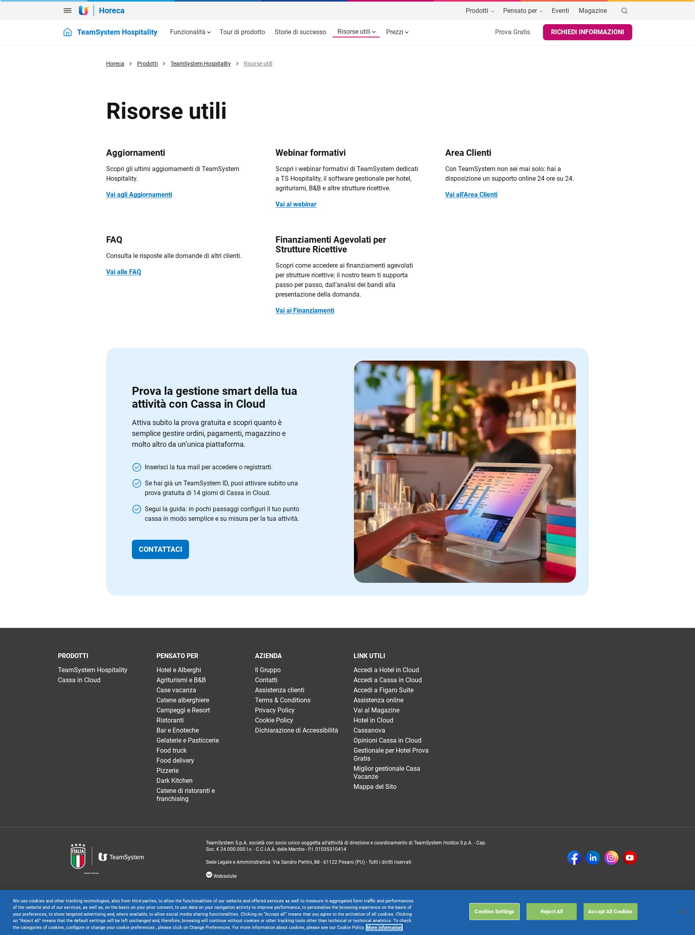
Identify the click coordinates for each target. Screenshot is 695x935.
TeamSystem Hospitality (201, 63)
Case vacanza (176, 690)
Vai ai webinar (296, 204)
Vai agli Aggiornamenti (139, 194)
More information (384, 927)
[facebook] (574, 858)
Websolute (224, 876)
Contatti (266, 680)
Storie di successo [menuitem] (300, 32)
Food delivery (175, 760)
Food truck (171, 750)
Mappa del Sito (375, 787)
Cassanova (369, 730)
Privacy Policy (275, 710)
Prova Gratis (512, 32)
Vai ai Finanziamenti (305, 310)
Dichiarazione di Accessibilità (296, 730)
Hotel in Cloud (373, 720)
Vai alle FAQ (123, 272)
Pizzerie (167, 770)
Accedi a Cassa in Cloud (388, 680)
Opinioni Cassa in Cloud (388, 740)
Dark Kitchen (174, 780)
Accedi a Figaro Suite (383, 690)
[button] (67, 10)
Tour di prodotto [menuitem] (242, 32)
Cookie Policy (274, 720)
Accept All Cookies (610, 911)
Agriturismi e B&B (181, 680)
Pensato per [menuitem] (521, 11)
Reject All (552, 911)
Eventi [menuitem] (560, 11)
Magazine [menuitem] (593, 11)
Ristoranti (170, 720)
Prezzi (394, 32)
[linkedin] (593, 858)
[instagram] (611, 858)
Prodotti (147, 63)
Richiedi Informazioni (587, 32)
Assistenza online (378, 700)
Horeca (115, 63)
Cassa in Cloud (79, 680)
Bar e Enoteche (177, 730)
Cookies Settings (494, 911)
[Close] (682, 912)
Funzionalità (188, 32)
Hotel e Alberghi (178, 670)
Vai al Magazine (376, 710)
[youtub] (630, 858)
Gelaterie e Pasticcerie (187, 740)
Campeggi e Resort (183, 710)
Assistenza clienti (279, 690)
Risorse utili (353, 31)
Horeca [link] (112, 10)
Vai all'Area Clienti (471, 194)
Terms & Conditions (282, 700)
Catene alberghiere (182, 700)
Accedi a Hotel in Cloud (386, 670)
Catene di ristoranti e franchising (185, 795)
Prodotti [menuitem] (478, 11)
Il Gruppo (268, 670)
